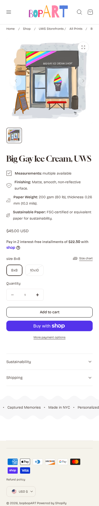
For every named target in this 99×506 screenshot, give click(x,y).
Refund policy (15, 479)
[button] (8, 12)
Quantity (13, 283)
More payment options (49, 337)
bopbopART (27, 503)
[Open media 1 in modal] (83, 47)
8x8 (14, 270)
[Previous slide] (15, 81)
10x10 (37, 272)
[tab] (14, 135)
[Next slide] (83, 81)
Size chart (86, 258)
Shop (27, 29)
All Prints (75, 29)
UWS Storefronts (51, 29)
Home (10, 29)
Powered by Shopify (52, 503)
